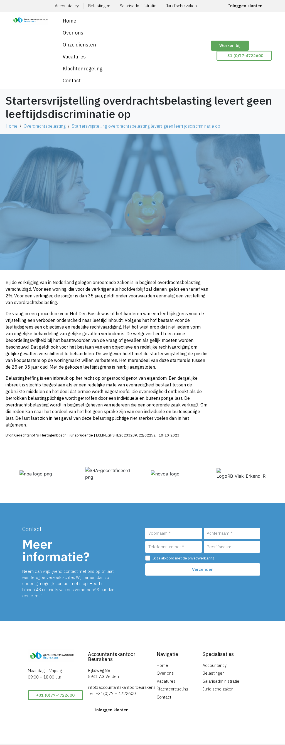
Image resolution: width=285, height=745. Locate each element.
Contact (72, 80)
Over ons (73, 32)
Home (69, 21)
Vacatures (74, 56)
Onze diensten (79, 44)
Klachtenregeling (82, 68)
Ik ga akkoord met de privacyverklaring (183, 558)
